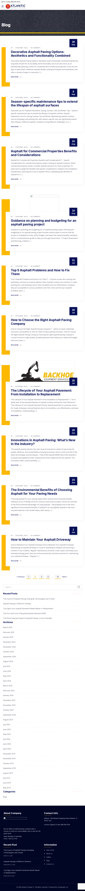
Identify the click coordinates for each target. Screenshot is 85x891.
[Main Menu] (3, 6)
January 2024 (8, 695)
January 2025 (8, 637)
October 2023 (8, 710)
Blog (26, 48)
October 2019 (8, 763)
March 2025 (7, 627)
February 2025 (8, 632)
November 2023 (9, 705)
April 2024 (7, 681)
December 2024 (9, 642)
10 (58, 577)
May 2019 (7, 788)
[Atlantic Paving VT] (15, 6)
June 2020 (7, 744)
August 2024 (8, 661)
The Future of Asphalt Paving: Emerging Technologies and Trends (29, 599)
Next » (64, 577)
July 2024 (6, 666)
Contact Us (50, 864)
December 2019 (9, 754)
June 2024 (7, 671)
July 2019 (6, 778)
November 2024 (9, 647)
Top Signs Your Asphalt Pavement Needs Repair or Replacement (28, 608)
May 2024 (7, 676)
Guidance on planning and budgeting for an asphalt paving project (43, 222)
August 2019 (8, 773)
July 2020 (6, 739)
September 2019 (9, 768)
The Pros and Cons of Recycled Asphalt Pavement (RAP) (24, 613)
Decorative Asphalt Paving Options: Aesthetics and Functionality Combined (40, 53)
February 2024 (8, 690)
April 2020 (7, 749)
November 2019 (9, 758)
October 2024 (8, 652)
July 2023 (6, 724)
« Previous (20, 577)
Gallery (48, 857)
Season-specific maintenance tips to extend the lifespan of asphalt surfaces (44, 103)
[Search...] (78, 587)
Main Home (50, 850)
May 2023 (7, 734)
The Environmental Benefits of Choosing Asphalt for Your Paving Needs (41, 491)
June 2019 (7, 783)
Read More (15, 77)
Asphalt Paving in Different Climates (17, 603)
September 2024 (9, 656)
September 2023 (9, 715)
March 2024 (7, 686)
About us (49, 854)
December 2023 (9, 700)
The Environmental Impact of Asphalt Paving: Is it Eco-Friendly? (27, 618)
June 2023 (7, 729)
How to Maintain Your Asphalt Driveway (41, 539)
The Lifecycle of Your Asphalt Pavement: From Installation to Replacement (41, 392)
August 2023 (8, 719)
